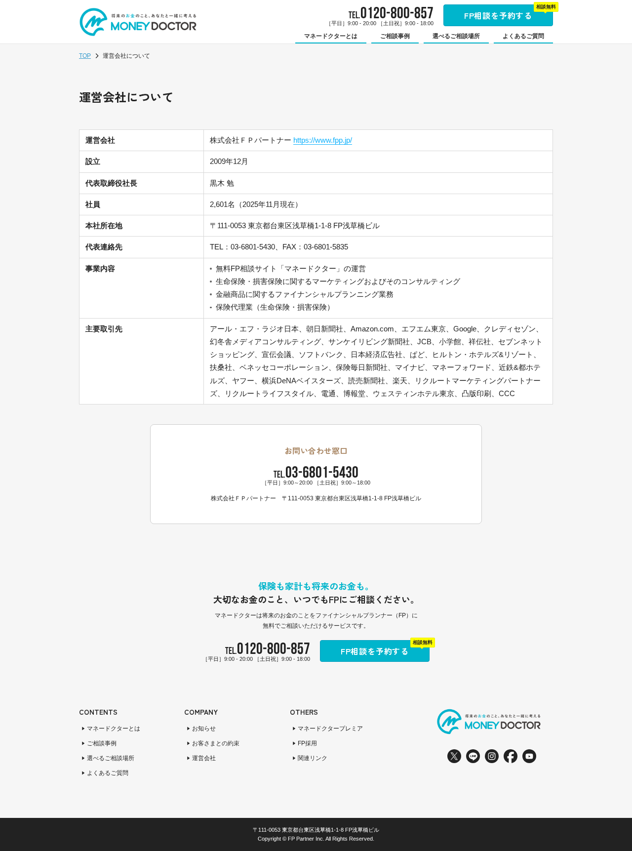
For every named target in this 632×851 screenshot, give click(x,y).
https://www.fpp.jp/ (322, 140)
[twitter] (454, 756)
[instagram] (492, 756)
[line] (473, 756)
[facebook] (510, 756)
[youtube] (529, 756)
